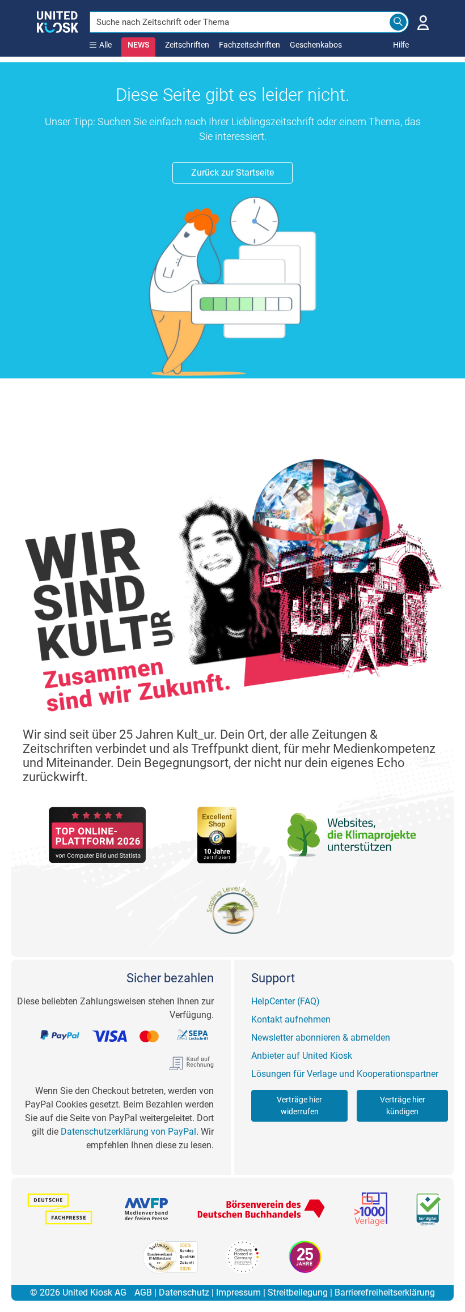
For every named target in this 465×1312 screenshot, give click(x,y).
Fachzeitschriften (249, 44)
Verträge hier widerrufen (299, 1105)
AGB (143, 1292)
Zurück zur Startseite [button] (232, 172)
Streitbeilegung (298, 1292)
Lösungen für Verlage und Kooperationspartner (344, 1073)
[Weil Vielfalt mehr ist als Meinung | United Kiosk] (57, 21)
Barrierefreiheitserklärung (385, 1292)
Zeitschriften (187, 44)
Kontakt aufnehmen (291, 1019)
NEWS (138, 44)
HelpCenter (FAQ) (285, 1001)
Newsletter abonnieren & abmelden (320, 1037)
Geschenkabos (316, 44)
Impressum (238, 1292)
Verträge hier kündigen (402, 1105)
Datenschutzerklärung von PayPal (128, 1131)
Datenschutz (184, 1292)
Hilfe (401, 44)
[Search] (398, 22)
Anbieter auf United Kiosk (301, 1055)
